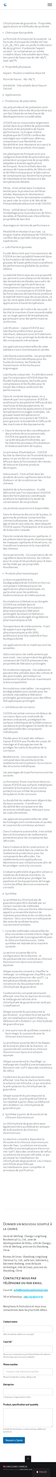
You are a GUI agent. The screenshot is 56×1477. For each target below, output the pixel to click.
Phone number (10, 1364)
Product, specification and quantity (20, 1404)
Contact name (10, 1322)
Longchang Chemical (16, 1467)
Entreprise (8, 1384)
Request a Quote (14, 1440)
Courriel (8, 1342)
